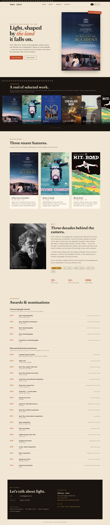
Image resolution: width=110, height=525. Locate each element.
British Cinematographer (17, 509)
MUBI (66, 506)
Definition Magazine (43, 509)
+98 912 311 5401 (20, 500)
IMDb (62, 506)
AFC (58, 506)
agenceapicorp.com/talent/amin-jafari (68, 500)
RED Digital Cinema (30, 509)
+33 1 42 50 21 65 (62, 498)
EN (92, 4)
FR (95, 4)
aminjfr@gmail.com (21, 496)
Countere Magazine (15, 511)
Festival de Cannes (74, 506)
